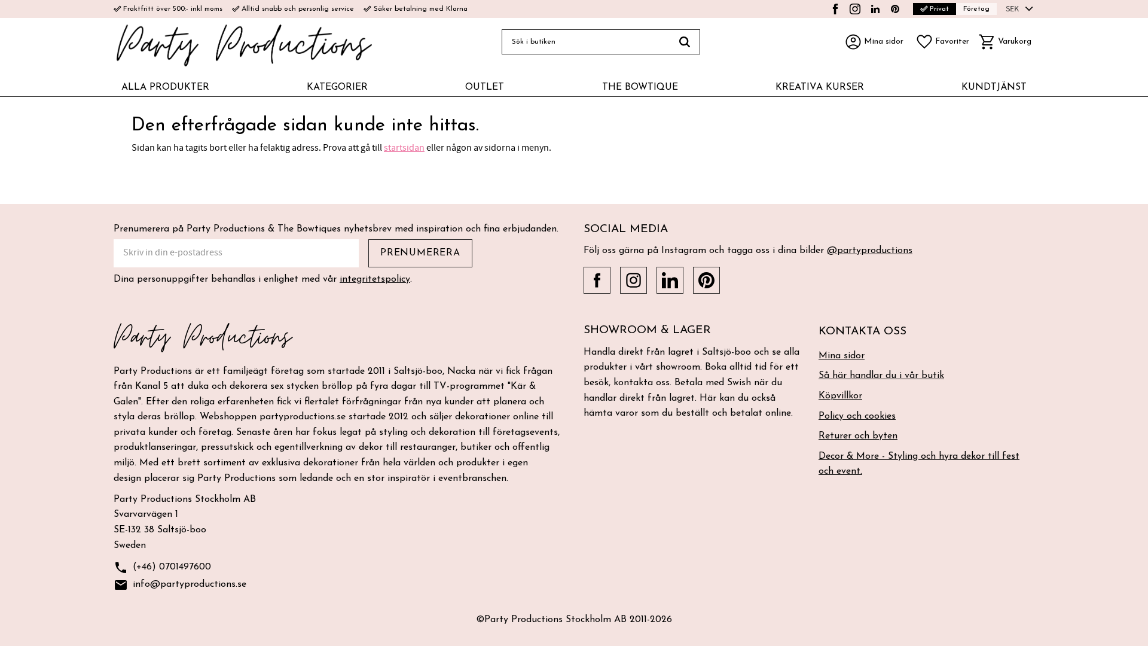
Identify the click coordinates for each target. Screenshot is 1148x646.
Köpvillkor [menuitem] (840, 396)
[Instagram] (855, 9)
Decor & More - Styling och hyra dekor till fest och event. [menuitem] (919, 464)
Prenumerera (420, 253)
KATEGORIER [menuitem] (337, 87)
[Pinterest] (895, 9)
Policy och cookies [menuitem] (857, 416)
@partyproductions (869, 250)
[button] (942, 41)
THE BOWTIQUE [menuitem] (640, 87)
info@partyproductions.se (180, 585)
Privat (934, 9)
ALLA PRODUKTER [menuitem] (165, 87)
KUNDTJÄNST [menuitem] (994, 87)
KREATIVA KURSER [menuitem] (819, 87)
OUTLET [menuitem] (484, 87)
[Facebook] (835, 9)
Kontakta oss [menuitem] (862, 331)
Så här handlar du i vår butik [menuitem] (881, 375)
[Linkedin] (875, 9)
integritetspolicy (375, 279)
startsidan (404, 148)
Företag (976, 9)
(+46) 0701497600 (162, 567)
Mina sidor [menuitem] (842, 356)
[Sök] (685, 41)
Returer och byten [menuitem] (858, 436)
